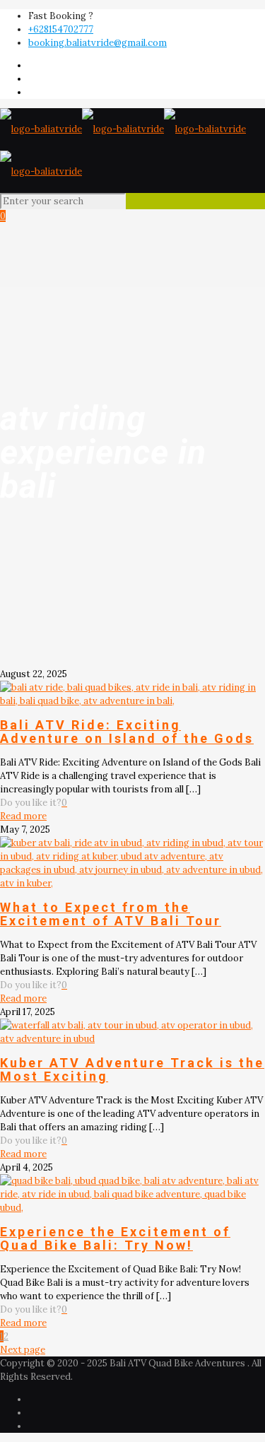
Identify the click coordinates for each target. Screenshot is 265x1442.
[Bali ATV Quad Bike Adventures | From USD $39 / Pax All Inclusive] (123, 150)
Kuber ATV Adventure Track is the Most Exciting (132, 1069)
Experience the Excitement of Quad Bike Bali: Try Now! (115, 1238)
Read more (23, 816)
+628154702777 (60, 29)
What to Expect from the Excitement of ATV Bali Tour (110, 914)
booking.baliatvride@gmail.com (97, 43)
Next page (22, 1350)
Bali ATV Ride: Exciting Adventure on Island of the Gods (127, 731)
